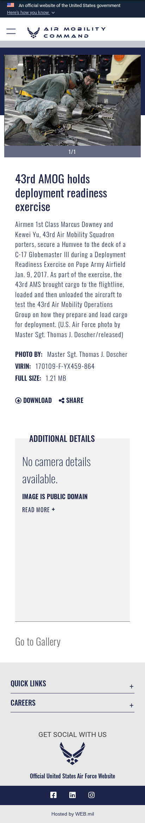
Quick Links (28, 683)
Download (36, 400)
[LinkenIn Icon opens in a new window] (72, 795)
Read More (37, 509)
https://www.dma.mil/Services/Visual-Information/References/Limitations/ (65, 608)
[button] (31, 12)
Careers (23, 703)
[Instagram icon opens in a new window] (91, 795)
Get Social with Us (72, 735)
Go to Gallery (38, 640)
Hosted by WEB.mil (72, 814)
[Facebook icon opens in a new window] (53, 795)
